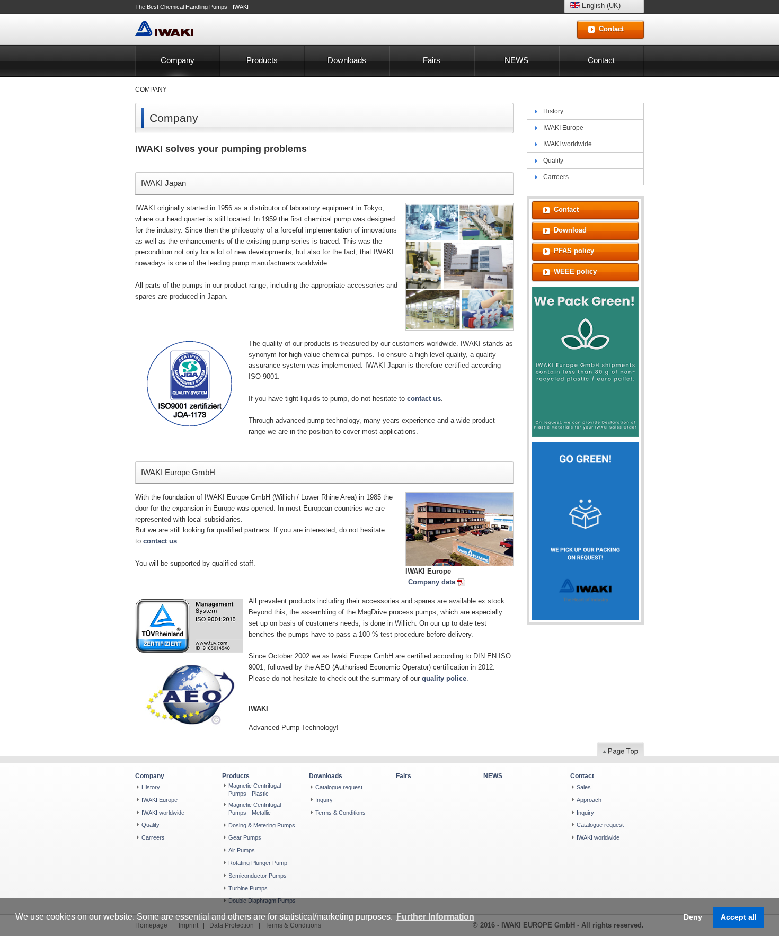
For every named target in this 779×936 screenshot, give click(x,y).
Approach (589, 800)
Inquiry (324, 800)
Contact (601, 60)
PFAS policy (574, 251)
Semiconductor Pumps (257, 875)
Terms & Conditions (340, 812)
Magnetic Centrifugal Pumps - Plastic (254, 789)
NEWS (516, 60)
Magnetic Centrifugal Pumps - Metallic (254, 808)
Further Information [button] (435, 916)
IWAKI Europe (563, 127)
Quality (553, 160)
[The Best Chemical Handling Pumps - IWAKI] (164, 29)
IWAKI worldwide (567, 144)
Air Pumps (241, 850)
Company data (431, 582)
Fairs (431, 60)
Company (177, 60)
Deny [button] (693, 917)
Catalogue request (338, 787)
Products (262, 60)
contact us (424, 399)
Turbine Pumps (248, 888)
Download (570, 230)
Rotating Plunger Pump (257, 863)
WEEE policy (575, 271)
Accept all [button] (739, 917)
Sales (584, 787)
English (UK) (600, 6)
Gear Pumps (244, 837)
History (553, 111)
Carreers (556, 177)
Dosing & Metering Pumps (261, 825)
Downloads (346, 60)
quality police (444, 678)
